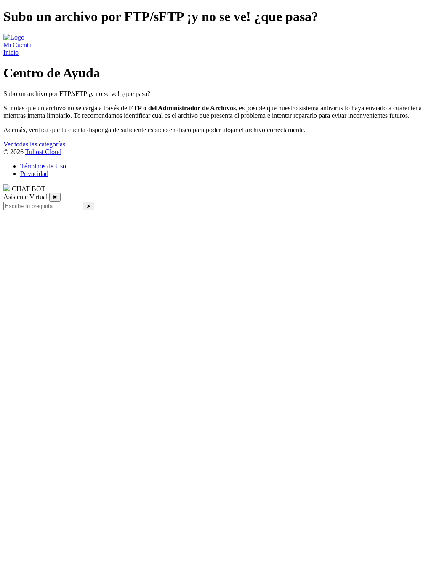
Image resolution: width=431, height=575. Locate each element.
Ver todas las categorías (34, 144)
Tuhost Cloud (43, 151)
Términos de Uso (43, 166)
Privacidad (34, 173)
